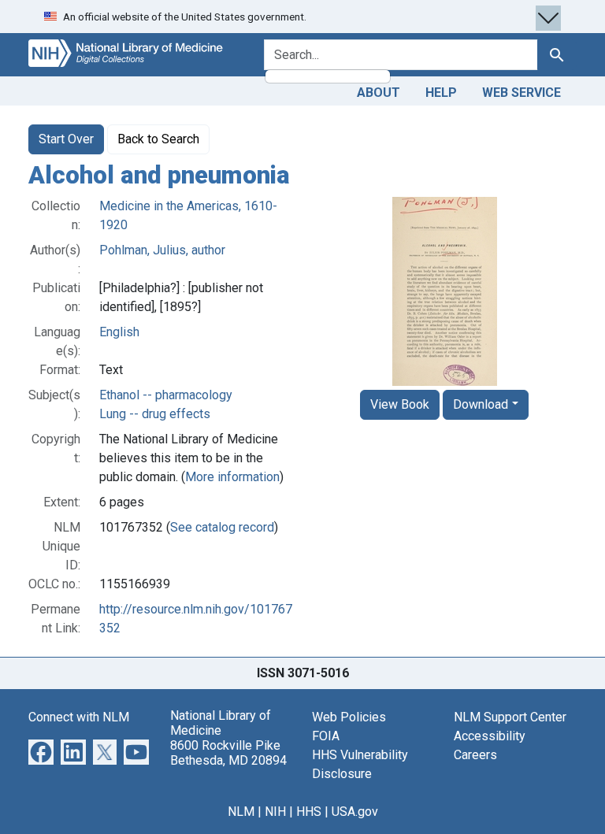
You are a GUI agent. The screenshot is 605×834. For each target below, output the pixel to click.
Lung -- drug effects (154, 413)
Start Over (66, 139)
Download (480, 404)
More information (232, 476)
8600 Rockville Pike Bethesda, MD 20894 (228, 753)
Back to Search (158, 139)
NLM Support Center (510, 717)
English (119, 331)
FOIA (326, 735)
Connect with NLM (78, 717)
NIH (275, 811)
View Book (399, 404)
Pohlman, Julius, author (162, 250)
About (378, 92)
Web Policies (349, 717)
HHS (308, 811)
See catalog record (222, 527)
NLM (241, 811)
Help (441, 92)
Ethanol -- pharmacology (165, 394)
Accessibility (489, 735)
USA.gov (355, 811)
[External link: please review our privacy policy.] (41, 750)
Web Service (521, 92)
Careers (475, 754)
